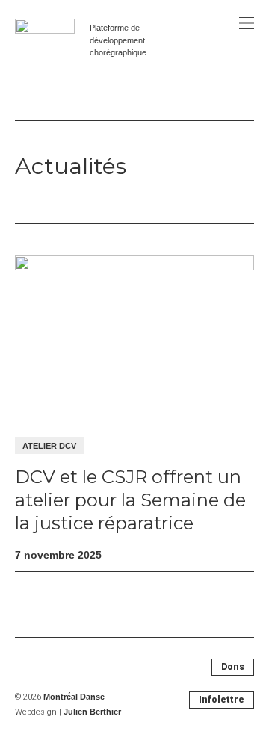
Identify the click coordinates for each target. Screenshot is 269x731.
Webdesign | (68, 712)
